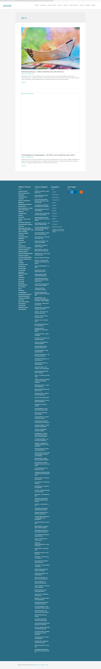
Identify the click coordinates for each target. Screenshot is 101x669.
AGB (47, 664)
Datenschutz (43, 664)
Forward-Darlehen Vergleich (25, 224)
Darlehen (20, 215)
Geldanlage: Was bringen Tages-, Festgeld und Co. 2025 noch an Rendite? (25, 230)
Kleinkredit (21, 240)
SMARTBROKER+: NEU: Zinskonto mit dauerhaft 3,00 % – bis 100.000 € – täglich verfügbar (42, 299)
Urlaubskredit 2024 (23, 307)
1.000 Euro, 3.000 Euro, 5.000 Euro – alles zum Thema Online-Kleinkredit (42, 381)
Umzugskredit (21, 305)
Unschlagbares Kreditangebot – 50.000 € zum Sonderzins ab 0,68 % (48, 155)
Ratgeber (93, 5)
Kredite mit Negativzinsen (24, 259)
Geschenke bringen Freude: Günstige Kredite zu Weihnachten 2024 (42, 294)
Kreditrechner (21, 266)
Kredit (19, 244)
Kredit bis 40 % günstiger (24, 247)
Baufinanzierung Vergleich (25, 204)
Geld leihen (21, 226)
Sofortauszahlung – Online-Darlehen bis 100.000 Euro (42, 72)
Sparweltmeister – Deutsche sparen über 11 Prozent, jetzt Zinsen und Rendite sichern (41, 435)
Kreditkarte (21, 262)
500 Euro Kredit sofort (73, 5)
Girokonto (54, 202)
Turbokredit (21, 300)
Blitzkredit (20, 211)
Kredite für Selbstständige (24, 257)
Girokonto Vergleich (23, 233)
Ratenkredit (21, 283)
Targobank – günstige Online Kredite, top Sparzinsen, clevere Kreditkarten (42, 445)
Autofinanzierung (22, 197)
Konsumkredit (21, 242)
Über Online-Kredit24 (23, 301)
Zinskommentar (22, 309)
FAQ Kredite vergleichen (24, 222)
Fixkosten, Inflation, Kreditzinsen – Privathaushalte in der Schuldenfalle (42, 518)
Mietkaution (54, 208)
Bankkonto (21, 202)
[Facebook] (68, 192)
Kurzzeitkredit (21, 270)
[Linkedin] (78, 192)
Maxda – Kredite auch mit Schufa (42, 257)
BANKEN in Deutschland (57, 226)
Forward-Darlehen (55, 199)
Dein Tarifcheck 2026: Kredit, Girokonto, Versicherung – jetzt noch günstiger (41, 201)
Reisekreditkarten (22, 285)
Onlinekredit (21, 277)
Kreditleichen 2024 (23, 264)
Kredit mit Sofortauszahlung (25, 253)
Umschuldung (21, 303)
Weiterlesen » (23, 82)
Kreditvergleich (22, 268)
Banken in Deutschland (24, 200)
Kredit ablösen (22, 246)
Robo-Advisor (21, 286)
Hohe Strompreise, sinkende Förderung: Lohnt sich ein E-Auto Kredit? (42, 464)
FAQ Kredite (87, 5)
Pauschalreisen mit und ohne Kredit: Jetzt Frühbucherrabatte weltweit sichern (42, 280)
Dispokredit (21, 217)
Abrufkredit (21, 195)
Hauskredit (21, 235)
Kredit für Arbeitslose (23, 249)
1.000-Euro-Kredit (22, 191)
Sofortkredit (65, 5)
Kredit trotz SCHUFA (52, 5)
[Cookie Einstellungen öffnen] (2, 667)
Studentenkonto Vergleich (24, 294)
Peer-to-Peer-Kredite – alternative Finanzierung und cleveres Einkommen (42, 633)
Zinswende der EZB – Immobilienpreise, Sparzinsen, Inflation (41, 330)
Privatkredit (21, 281)
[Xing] (75, 192)
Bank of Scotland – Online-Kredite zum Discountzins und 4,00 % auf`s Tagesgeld (42, 454)
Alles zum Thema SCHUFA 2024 (42, 397)
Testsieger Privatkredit (24, 298)
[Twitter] (71, 192)
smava (20, 288)
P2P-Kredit (82, 5)
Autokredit (37, 5)
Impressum (37, 664)
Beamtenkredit (22, 206)
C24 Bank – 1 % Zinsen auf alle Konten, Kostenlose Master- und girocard (42, 262)
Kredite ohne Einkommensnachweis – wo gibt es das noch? (42, 544)
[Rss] (81, 192)
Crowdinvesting (22, 213)
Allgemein (23, 73)
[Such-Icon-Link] (97, 5)
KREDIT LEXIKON (22, 251)
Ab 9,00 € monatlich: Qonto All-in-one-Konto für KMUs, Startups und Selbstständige (42, 229)
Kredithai (20, 261)
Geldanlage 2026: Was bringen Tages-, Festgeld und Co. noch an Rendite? (42, 219)
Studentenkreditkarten (24, 296)
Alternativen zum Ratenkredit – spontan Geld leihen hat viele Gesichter (41, 500)
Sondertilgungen (22, 292)
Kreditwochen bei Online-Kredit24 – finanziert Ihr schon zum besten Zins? (42, 474)
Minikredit (60, 5)
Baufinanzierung (43, 5)
